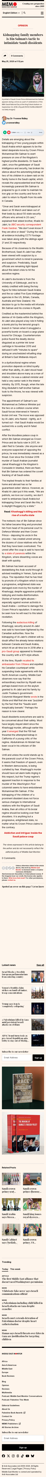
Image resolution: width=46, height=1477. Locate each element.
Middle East (7, 1369)
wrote (34, 696)
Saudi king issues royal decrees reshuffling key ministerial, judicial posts (32, 1216)
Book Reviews (8, 1376)
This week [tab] (15, 1269)
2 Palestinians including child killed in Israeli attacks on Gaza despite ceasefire (22, 1306)
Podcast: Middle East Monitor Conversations (22, 1396)
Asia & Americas (9, 1365)
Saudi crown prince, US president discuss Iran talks (29, 1241)
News (4, 1288)
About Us (6, 1409)
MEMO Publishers (10, 1424)
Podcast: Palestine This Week (15, 1400)
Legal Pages (17, 1468)
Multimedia (7, 1392)
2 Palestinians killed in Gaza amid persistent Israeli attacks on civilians (15, 1022)
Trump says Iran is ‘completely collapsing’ (13, 1005)
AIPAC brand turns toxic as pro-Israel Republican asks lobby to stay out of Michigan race (16, 1038)
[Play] (5, 132)
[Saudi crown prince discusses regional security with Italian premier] (32, 1179)
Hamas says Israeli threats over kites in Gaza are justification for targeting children (23, 1336)
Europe (5, 1372)
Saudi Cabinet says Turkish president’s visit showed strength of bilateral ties (11, 1241)
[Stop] (9, 132)
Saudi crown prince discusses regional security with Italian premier (32, 1190)
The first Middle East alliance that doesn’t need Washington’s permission (22, 1280)
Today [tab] (5, 1269)
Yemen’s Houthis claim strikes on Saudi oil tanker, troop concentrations (14, 990)
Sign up (38, 1058)
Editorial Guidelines (11, 1405)
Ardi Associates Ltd (10, 1474)
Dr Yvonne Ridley (19, 118)
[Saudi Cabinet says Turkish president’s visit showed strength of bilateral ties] (11, 1230)
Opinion (23, 25)
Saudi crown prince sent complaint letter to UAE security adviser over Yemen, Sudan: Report (10, 1190)
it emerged (12, 731)
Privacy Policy (8, 1420)
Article (5, 1276)
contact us (11, 880)
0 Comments (17, 56)
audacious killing (25, 622)
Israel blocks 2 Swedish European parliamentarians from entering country (15, 974)
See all (40, 965)
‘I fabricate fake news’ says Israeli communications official (20, 1292)
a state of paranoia (15, 553)
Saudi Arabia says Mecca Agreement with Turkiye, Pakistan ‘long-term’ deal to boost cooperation (10, 1216)
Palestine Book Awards (12, 1413)
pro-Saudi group (10, 651)
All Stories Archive (10, 1427)
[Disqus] (23, 924)
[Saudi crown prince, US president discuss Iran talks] (32, 1230)
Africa (4, 1361)
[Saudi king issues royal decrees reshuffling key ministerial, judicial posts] (32, 1204)
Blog (4, 1381)
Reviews (5, 1389)
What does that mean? (17, 878)
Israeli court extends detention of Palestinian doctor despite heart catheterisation (20, 1321)
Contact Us (7, 1416)
